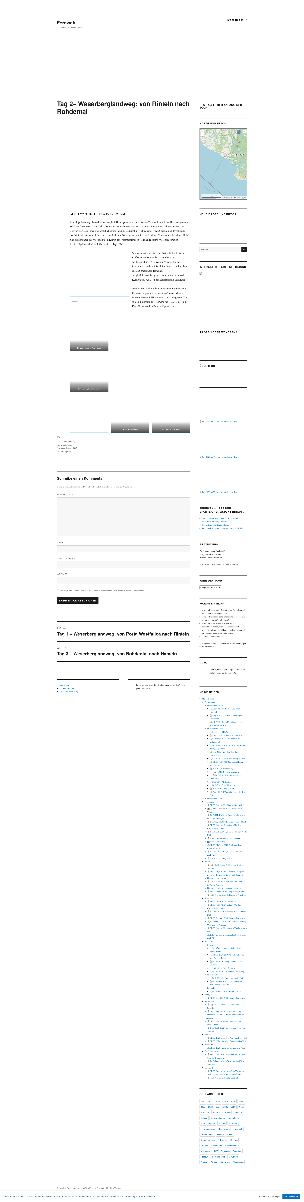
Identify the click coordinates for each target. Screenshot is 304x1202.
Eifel (203, 1123)
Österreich (209, 1067)
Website (62, 574)
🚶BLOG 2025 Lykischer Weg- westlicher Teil (227, 1037)
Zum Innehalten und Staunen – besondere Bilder (223, 528)
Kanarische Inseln (209, 1140)
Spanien (208, 898)
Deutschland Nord (215, 705)
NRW (74, 448)
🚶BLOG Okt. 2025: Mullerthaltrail (225, 991)
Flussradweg (224, 1128)
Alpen (241, 1106)
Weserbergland (64, 451)
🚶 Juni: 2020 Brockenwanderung (224, 771)
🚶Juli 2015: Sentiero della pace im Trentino (226, 894)
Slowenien (209, 1001)
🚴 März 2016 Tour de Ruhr (222, 788)
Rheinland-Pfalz (218, 1156)
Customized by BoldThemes (109, 1188)
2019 (225, 1101)
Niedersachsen (64, 448)
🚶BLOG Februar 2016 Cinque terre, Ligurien (227, 891)
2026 (233, 1106)
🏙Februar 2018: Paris (216, 841)
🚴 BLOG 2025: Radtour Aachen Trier (226, 735)
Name (61, 542)
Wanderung (238, 1162)
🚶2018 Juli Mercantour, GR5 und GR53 (224, 838)
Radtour (204, 1156)
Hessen (220, 1134)
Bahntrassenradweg (221, 1112)
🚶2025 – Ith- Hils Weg (220, 732)
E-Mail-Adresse (68, 558)
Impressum (64, 684)
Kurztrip (234, 1140)
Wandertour (225, 1162)
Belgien (210, 944)
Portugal (208, 994)
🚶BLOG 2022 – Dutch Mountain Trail (227, 978)
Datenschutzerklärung (69, 691)
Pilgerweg (225, 1151)
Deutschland (68, 441)
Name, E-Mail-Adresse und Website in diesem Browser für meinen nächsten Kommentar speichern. (103, 590)
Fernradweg (234, 1123)
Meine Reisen (235, 19)
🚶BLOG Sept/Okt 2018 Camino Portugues (226, 918)
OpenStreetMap (224, 197)
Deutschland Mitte (215, 728)
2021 (59, 437)
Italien (207, 861)
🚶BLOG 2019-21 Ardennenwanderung (227, 971)
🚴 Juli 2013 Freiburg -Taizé (219, 858)
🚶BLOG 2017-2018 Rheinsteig (224, 785)
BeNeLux (209, 941)
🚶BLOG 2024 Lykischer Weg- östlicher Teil (226, 1041)
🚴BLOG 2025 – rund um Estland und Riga (226, 1047)
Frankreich (209, 801)
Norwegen (209, 1017)
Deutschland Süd (214, 798)
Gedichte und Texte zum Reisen (215, 524)
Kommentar (65, 494)
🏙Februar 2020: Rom (216, 878)
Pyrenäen (237, 1151)
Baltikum (209, 1044)
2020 (233, 1101)
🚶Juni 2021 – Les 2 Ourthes (222, 968)
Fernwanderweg (64, 444)
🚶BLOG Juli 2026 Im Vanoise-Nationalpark (226, 805)
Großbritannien (211, 1051)
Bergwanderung (218, 1117)
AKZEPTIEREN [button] (291, 1196)
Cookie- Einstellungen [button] (269, 1196)
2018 (218, 1101)
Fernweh (66, 22)
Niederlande (212, 974)
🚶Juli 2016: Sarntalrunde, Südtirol (222, 1077)
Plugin (243, 197)
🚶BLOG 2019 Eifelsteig (220, 781)
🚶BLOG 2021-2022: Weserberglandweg (227, 758)
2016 (203, 1101)
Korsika (223, 1140)
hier (144, 688)
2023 (210, 1106)
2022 (203, 1106)
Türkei (207, 1034)
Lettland (204, 1145)
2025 (225, 1106)
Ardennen (205, 1112)
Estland (221, 1123)
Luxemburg (212, 988)
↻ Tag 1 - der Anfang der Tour (221, 106)
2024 (218, 1106)
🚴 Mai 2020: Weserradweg (222, 768)
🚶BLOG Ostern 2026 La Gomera (221, 901)
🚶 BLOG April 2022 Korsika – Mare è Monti (227, 821)
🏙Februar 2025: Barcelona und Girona (224, 888)
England (211, 1123)
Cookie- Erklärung (68, 688)
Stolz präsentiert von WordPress (80, 1188)
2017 (210, 1101)
